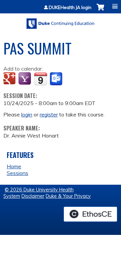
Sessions (17, 173)
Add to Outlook (57, 79)
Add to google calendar (10, 79)
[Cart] (100, 10)
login (26, 114)
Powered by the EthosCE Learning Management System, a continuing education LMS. (90, 214)
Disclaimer (33, 196)
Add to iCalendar (40, 78)
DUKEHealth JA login (70, 7)
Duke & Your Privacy (68, 196)
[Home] (60, 21)
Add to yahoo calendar (25, 79)
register (49, 114)
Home (14, 166)
